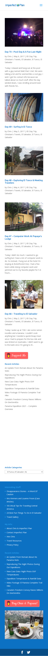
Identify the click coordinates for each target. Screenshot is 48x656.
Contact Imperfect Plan (17, 532)
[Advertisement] (24, 438)
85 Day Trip (32, 56)
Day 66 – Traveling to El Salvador (21, 314)
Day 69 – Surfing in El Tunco (18, 127)
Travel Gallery (12, 517)
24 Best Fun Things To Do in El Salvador (24, 513)
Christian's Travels (12, 59)
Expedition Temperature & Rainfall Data (22, 388)
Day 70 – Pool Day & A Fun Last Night (23, 52)
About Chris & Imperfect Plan (19, 528)
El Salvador (26, 59)
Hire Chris (11, 536)
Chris (9, 56)
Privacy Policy (12, 545)
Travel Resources (14, 540)
